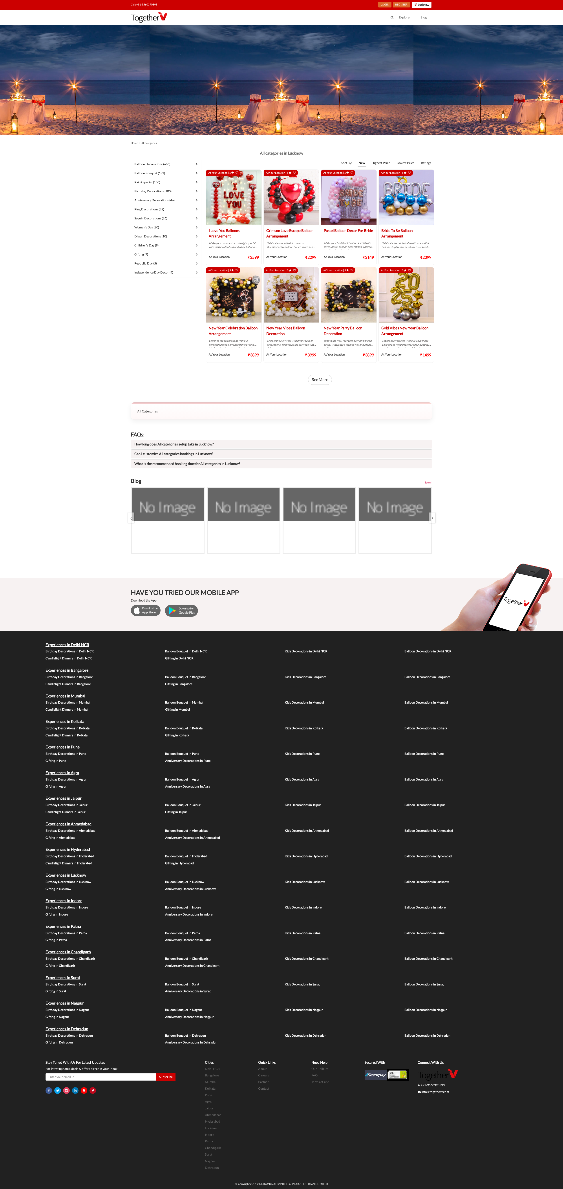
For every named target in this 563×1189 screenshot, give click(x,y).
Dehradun (212, 1167)
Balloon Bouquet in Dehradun (185, 1035)
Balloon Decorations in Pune (424, 753)
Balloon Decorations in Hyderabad (428, 856)
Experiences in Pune (63, 746)
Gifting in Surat (56, 991)
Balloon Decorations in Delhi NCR (427, 651)
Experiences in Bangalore (67, 670)
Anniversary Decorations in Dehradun (191, 1042)
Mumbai (210, 1082)
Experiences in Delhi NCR (67, 644)
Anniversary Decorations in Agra (187, 786)
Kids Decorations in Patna (302, 933)
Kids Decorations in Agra (302, 779)
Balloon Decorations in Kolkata (425, 728)
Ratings (426, 163)
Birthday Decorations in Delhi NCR (70, 651)
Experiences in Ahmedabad (68, 823)
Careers (263, 1075)
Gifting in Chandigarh (60, 965)
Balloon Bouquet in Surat (182, 984)
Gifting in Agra (56, 786)
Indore (209, 1134)
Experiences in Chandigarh (68, 951)
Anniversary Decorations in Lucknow (190, 889)
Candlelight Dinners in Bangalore (68, 684)
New (362, 163)
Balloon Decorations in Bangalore (427, 677)
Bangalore (212, 1075)
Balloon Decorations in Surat (424, 984)
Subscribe (166, 1077)
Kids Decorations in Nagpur (304, 1010)
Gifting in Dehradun (59, 1042)
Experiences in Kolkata (65, 721)
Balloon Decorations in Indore (425, 907)
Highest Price (381, 163)
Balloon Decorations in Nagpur (425, 1010)
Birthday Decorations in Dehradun (69, 1035)
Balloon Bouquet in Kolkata (184, 728)
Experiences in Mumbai (65, 695)
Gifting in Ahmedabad (60, 837)
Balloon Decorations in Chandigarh (428, 958)
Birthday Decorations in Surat (66, 984)
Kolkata (210, 1088)
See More (320, 379)
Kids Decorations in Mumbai (304, 702)
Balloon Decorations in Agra (423, 779)
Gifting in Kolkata (177, 735)
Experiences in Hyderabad (68, 849)
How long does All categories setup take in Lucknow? (174, 444)
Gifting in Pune (56, 760)
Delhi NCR (212, 1068)
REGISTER (401, 4)
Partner (263, 1082)
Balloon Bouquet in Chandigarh (186, 958)
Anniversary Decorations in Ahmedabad (192, 837)
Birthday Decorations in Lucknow (68, 882)
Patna (209, 1141)
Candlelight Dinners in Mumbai (67, 709)
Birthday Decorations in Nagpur (67, 1010)
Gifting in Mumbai (177, 709)
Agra (208, 1101)
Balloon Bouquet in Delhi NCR (186, 651)
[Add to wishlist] (237, 172)
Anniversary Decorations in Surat (188, 991)
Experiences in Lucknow (66, 875)
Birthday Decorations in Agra (66, 779)
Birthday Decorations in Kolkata (68, 728)
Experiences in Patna (63, 926)
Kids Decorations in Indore (303, 907)
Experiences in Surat (63, 977)
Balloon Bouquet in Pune (182, 753)
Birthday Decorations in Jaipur (67, 805)
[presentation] (131, 517)
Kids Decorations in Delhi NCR (306, 651)
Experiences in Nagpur (65, 1003)
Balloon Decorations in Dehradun (427, 1035)
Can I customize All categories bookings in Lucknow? (173, 454)
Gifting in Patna (56, 940)
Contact (263, 1088)
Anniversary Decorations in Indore (188, 914)
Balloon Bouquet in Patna (182, 933)
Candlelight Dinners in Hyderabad (69, 863)
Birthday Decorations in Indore (67, 907)
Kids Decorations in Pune (302, 753)
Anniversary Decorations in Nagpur (189, 1017)
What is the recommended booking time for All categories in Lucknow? (187, 463)
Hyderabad (212, 1121)
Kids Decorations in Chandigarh (307, 958)
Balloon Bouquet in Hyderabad (186, 856)
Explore (404, 17)
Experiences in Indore (64, 900)
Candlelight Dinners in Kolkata (67, 735)
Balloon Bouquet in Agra (182, 779)
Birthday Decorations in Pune (66, 753)
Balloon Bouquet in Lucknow (184, 882)
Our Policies (319, 1068)
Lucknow (211, 1128)
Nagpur (210, 1161)
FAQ (314, 1075)
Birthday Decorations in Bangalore (69, 677)
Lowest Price (405, 163)
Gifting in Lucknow (58, 889)
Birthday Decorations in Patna (66, 933)
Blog (423, 17)
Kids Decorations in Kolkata (304, 728)
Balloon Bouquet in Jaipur (183, 805)
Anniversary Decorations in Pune (187, 760)
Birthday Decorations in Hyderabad (70, 856)
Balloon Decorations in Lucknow (426, 882)
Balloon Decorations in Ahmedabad (428, 830)
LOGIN (385, 4)
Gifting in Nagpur (57, 1017)
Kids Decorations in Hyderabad (306, 856)
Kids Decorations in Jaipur (303, 805)
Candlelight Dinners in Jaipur (66, 812)
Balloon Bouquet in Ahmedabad (186, 830)
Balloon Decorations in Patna (424, 933)
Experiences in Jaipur (64, 798)
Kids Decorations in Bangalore (305, 677)
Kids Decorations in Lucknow (305, 882)
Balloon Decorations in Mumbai (426, 702)
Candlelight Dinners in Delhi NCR (69, 658)
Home (134, 143)
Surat (208, 1154)
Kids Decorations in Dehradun (305, 1035)
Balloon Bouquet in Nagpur (183, 1010)
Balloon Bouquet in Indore (183, 907)
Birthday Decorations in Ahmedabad (70, 830)
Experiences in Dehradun (67, 1028)
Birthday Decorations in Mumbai (68, 702)
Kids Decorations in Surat (302, 984)
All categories (149, 143)
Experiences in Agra (62, 772)
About (262, 1068)
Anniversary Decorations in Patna (188, 940)
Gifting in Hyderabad (179, 863)
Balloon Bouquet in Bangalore (185, 677)
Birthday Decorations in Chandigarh (70, 958)
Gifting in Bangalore (178, 684)
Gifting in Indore (57, 914)
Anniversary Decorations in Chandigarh (192, 965)
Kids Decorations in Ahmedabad (307, 830)
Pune (208, 1095)
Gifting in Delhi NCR (179, 658)
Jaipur (209, 1108)
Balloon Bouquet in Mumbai (184, 702)
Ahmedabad (213, 1115)
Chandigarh (213, 1148)
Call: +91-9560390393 (144, 4)
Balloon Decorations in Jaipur (424, 805)
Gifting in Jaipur (176, 812)
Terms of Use (320, 1082)
